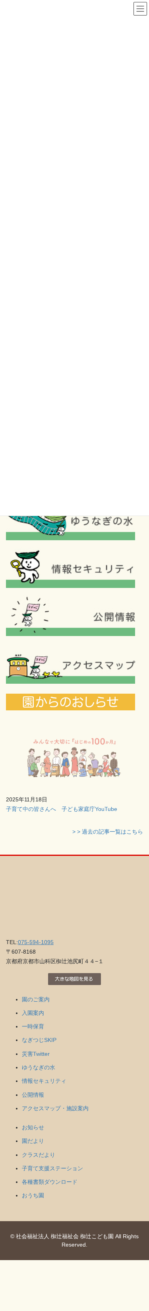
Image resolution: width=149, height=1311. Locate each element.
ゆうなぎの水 (38, 1067)
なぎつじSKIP (39, 1040)
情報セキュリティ (44, 1081)
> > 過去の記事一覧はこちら (107, 831)
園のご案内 (36, 999)
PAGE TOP (137, 1264)
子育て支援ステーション (52, 1168)
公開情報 (33, 1095)
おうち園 (33, 1195)
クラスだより (38, 1155)
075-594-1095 (36, 942)
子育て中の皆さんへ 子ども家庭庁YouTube (61, 809)
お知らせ (33, 1127)
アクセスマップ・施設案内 (55, 1108)
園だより (33, 1141)
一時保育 (33, 1026)
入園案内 (33, 1013)
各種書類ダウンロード (49, 1182)
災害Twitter (36, 1054)
